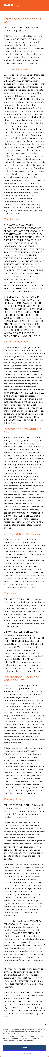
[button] (45, 1024)
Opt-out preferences (23, 1053)
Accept (24, 1048)
